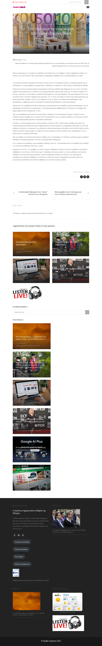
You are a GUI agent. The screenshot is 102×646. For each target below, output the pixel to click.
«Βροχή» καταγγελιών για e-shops (31, 268)
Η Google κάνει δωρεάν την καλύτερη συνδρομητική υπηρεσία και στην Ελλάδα (31, 449)
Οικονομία (19, 278)
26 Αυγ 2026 (21, 249)
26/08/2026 (21, 343)
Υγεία (38, 459)
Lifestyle (30, 275)
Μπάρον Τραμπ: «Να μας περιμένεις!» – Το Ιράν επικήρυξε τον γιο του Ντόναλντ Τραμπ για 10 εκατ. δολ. (31, 364)
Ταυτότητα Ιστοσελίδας (22, 542)
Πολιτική (18, 252)
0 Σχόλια (44, 249)
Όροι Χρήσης (19, 556)
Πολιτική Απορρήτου (21, 549)
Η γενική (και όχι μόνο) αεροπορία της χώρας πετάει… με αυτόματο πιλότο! (31, 338)
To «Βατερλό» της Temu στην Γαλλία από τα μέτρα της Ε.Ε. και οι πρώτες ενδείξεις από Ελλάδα (30, 478)
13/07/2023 (58, 536)
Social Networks (21, 276)
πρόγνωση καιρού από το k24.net (67, 612)
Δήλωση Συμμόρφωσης (22, 564)
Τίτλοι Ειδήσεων (21, 251)
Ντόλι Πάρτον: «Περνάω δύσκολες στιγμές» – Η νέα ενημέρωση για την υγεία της (30, 421)
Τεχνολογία (19, 279)
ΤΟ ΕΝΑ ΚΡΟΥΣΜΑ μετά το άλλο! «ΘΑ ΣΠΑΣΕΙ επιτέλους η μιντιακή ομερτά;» (68, 531)
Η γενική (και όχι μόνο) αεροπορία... (26, 243)
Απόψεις (29, 251)
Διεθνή (68, 251)
